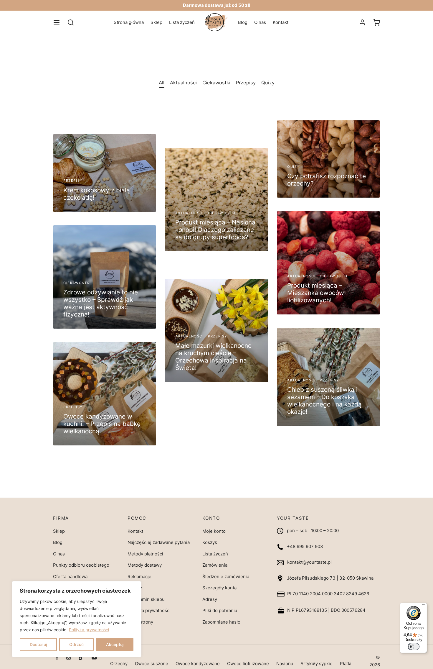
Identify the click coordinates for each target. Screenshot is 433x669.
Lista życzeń (182, 22)
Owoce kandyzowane (198, 663)
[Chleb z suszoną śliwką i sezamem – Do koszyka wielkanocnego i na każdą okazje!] (328, 377)
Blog (242, 22)
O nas (260, 22)
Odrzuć (76, 644)
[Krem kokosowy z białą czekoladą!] (104, 173)
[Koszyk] (376, 22)
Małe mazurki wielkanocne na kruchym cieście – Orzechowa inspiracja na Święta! (213, 356)
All (161, 83)
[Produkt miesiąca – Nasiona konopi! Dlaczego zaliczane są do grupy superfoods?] (216, 199)
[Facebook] (57, 657)
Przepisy (246, 83)
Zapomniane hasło (221, 622)
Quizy (268, 83)
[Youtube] (94, 657)
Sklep (156, 22)
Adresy (209, 599)
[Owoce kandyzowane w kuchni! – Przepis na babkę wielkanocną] (104, 393)
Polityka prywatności (89, 629)
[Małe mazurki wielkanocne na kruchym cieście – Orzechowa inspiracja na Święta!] (216, 330)
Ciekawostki (216, 83)
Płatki (345, 663)
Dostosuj (38, 644)
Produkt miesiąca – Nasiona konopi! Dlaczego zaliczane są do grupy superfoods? (215, 230)
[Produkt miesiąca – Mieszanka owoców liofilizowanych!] (328, 262)
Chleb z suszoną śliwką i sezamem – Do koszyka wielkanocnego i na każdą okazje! (324, 400)
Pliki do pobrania (219, 610)
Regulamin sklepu (146, 599)
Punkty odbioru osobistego (81, 565)
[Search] (70, 22)
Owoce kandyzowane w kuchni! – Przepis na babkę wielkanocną (102, 424)
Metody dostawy (145, 565)
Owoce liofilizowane (248, 663)
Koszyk (209, 542)
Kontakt (280, 22)
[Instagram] (68, 657)
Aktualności (183, 83)
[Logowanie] (362, 22)
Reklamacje (139, 576)
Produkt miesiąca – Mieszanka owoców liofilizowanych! (315, 293)
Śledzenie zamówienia (225, 576)
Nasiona (284, 663)
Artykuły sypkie (316, 663)
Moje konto (214, 531)
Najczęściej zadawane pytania (159, 542)
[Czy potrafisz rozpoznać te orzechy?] (328, 159)
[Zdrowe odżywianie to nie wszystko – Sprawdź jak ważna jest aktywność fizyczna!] (104, 277)
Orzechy (119, 663)
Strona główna (129, 22)
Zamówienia (214, 565)
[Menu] (56, 22)
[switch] (413, 646)
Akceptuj (114, 644)
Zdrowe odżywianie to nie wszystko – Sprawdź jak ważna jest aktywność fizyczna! (100, 303)
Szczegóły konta (219, 588)
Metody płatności (145, 554)
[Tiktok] (81, 657)
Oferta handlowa (70, 576)
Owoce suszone (151, 663)
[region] (76, 619)
